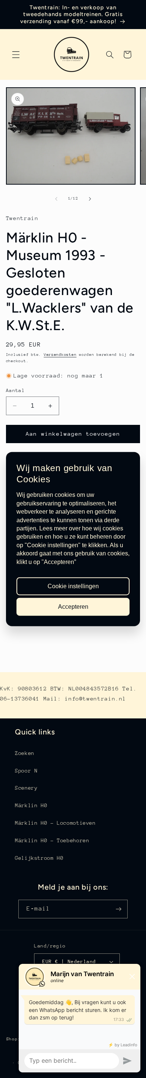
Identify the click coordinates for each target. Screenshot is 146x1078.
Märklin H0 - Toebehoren (52, 840)
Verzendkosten (60, 354)
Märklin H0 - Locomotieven (55, 823)
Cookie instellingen (73, 586)
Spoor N (26, 771)
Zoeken (24, 753)
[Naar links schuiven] (56, 199)
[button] (15, 54)
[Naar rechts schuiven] (90, 199)
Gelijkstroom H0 (39, 858)
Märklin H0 (31, 805)
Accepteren (73, 606)
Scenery (26, 788)
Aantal (15, 390)
